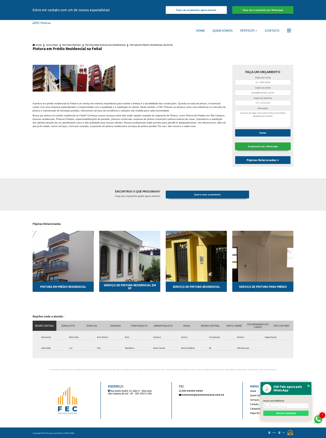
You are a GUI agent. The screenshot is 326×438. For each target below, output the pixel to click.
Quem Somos (222, 30)
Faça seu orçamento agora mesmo (196, 10)
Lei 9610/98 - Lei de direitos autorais (262, 370)
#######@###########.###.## (202, 395)
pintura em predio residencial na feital (151, 45)
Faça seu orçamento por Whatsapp (263, 10)
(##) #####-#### (192, 391)
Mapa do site (257, 413)
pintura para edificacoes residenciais (105, 45)
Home (200, 30)
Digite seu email (262, 88)
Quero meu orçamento (207, 194)
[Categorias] (289, 30)
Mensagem (263, 108)
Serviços (247, 30)
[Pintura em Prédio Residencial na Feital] (46, 78)
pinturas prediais (71, 45)
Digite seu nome (263, 77)
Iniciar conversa (286, 413)
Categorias (52, 45)
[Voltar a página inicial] (42, 30)
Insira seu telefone (273, 400)
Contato (272, 30)
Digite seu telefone (263, 98)
